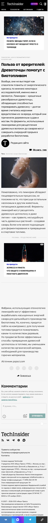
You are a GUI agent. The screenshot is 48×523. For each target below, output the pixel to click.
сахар (15, 154)
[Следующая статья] (24, 423)
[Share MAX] (18, 519)
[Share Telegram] (30, 519)
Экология (9, 154)
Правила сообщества (10, 450)
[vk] (8, 440)
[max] (24, 440)
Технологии (5, 57)
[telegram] (13, 440)
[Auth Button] (45, 3)
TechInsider (15, 4)
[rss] (2, 440)
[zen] (18, 440)
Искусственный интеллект (20, 57)
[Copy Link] (42, 519)
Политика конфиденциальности (15, 453)
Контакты (5, 456)
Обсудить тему (40, 150)
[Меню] (2, 3)
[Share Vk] (6, 519)
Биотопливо (23, 154)
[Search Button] (40, 3)
